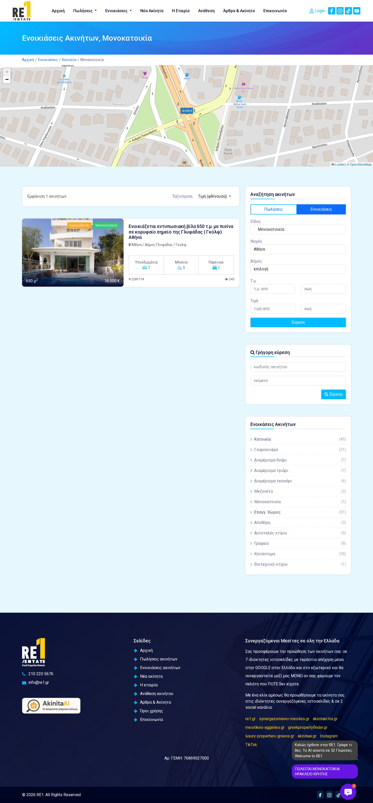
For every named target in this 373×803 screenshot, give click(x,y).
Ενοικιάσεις (117, 10)
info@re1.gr (38, 682)
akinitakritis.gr (325, 718)
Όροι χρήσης (151, 710)
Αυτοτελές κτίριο (300, 533)
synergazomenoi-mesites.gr (284, 718)
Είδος (255, 221)
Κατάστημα (300, 553)
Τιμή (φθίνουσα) (213, 196)
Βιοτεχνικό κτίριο (300, 564)
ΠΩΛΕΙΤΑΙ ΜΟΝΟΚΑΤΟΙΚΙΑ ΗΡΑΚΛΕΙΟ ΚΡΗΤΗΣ (317, 771)
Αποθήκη (300, 522)
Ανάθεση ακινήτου (156, 693)
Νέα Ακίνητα (151, 10)
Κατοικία (69, 60)
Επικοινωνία (275, 10)
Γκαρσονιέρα (300, 449)
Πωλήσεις (83, 10)
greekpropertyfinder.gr (307, 727)
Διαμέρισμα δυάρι (300, 460)
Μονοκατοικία (300, 501)
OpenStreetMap (361, 164)
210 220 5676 (40, 673)
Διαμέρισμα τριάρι (300, 470)
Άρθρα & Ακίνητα (239, 10)
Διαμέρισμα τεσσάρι (300, 480)
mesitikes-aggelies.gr (264, 727)
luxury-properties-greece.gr (269, 736)
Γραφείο (300, 543)
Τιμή (254, 300)
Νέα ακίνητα (151, 676)
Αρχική (58, 10)
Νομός (256, 241)
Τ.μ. (253, 281)
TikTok (251, 744)
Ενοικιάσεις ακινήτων (160, 667)
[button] (186, 110)
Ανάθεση (206, 10)
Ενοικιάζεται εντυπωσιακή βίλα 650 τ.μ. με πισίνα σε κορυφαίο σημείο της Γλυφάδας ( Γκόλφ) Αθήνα (181, 232)
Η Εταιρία (181, 10)
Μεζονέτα (300, 491)
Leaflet (339, 164)
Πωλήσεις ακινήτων (158, 659)
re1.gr (250, 718)
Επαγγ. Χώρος (300, 512)
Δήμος (256, 261)
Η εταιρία (149, 685)
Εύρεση (298, 322)
